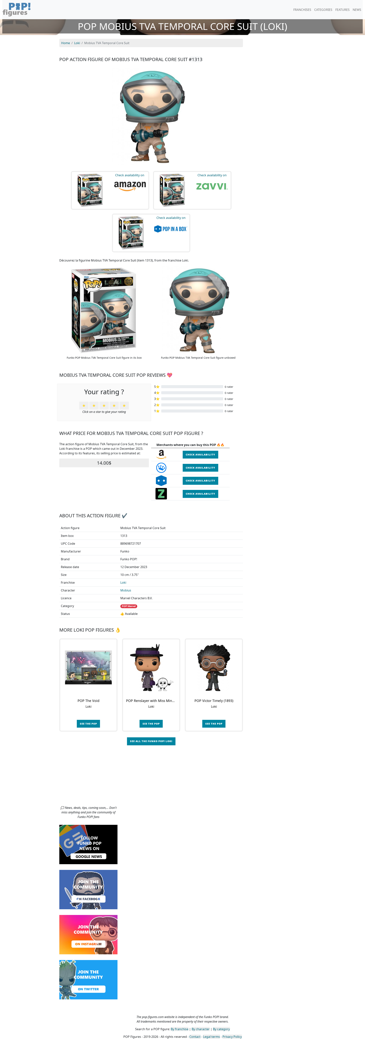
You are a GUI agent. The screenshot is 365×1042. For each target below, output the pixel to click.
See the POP (88, 723)
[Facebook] (88, 889)
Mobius (125, 590)
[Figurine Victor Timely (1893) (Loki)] (214, 667)
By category (221, 1029)
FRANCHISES (302, 10)
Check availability (200, 454)
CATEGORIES (323, 10)
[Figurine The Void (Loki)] (88, 667)
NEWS (357, 10)
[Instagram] (88, 934)
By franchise (179, 1029)
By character (201, 1029)
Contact (195, 1037)
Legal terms (211, 1037)
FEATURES (342, 10)
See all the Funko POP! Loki (151, 741)
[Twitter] (88, 979)
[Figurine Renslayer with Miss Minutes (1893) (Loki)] (151, 667)
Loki (123, 582)
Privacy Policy (232, 1037)
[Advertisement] (182, 777)
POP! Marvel (129, 606)
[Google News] (88, 844)
